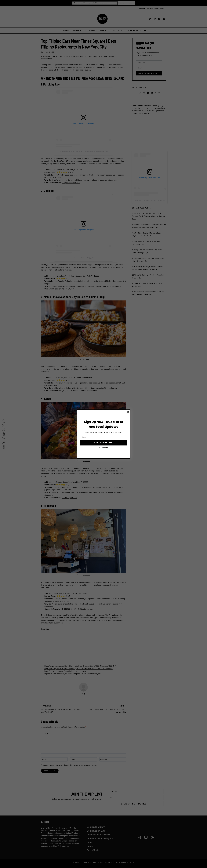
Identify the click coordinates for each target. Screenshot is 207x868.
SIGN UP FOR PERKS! (103, 442)
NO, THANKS (103, 447)
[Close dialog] (128, 412)
